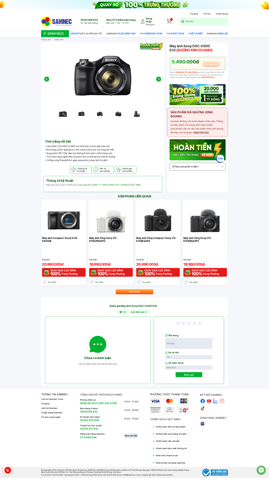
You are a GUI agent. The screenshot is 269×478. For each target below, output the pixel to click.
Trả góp (194, 13)
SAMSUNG (121, 33)
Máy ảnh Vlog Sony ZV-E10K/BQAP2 (197, 239)
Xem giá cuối (211, 64)
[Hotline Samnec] (7, 470)
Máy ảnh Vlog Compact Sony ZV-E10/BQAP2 (156, 239)
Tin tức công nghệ (50, 417)
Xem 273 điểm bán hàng (120, 19)
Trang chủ (46, 39)
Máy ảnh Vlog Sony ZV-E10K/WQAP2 (103, 239)
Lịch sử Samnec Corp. (52, 399)
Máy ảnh (59, 39)
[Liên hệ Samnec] (261, 470)
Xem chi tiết (131, 435)
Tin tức (207, 13)
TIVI (151, 33)
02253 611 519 (89, 428)
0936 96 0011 (88, 403)
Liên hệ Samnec (49, 408)
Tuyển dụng (222, 13)
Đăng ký (150, 24)
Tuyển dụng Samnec (51, 412)
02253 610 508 (89, 420)
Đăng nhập (149, 20)
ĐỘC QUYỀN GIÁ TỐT (86, 33)
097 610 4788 (108, 403)
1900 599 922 (89, 19)
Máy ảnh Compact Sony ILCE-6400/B (60, 239)
